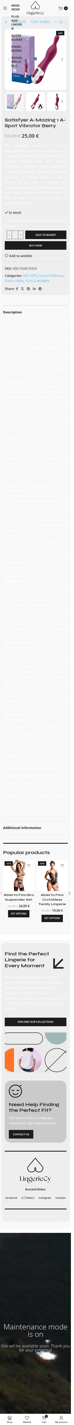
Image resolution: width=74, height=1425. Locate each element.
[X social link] (22, 289)
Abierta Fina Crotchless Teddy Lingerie (52, 899)
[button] (9, 59)
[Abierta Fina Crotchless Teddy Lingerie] (52, 875)
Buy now (35, 245)
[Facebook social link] (17, 289)
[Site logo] (35, 8)
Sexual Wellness (51, 275)
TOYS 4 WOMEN (37, 281)
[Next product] (65, 22)
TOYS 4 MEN (40, 22)
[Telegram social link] (40, 289)
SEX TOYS (30, 275)
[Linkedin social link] (34, 289)
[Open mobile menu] (5, 8)
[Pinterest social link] (28, 289)
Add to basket (46, 235)
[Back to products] (60, 22)
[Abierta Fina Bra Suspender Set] (19, 875)
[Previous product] (55, 22)
